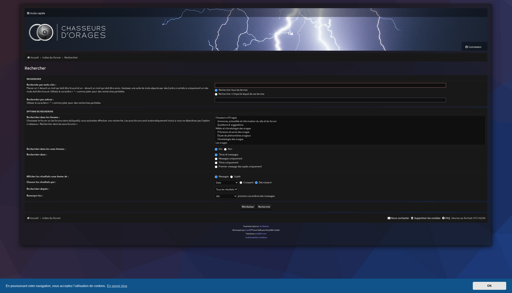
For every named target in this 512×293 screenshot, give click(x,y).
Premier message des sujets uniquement (240, 166)
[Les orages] (350, 143)
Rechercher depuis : (38, 188)
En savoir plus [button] (117, 286)
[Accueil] (99, 29)
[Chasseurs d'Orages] (350, 117)
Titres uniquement (228, 162)
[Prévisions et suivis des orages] (350, 132)
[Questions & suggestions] (350, 125)
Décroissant (264, 182)
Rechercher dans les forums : (43, 117)
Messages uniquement (230, 158)
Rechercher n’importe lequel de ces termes (241, 94)
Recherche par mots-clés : (41, 84)
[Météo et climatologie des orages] (350, 128)
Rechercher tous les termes (232, 90)
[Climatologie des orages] (350, 139)
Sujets (236, 176)
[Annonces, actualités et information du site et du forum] (350, 121)
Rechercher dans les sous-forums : (46, 149)
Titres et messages (228, 154)
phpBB (248, 230)
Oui (220, 149)
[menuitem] (473, 47)
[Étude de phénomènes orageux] (350, 135)
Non (229, 149)
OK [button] (489, 285)
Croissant (248, 182)
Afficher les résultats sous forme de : (48, 176)
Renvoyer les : (35, 195)
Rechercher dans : (37, 154)
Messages (223, 176)
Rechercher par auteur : (40, 99)
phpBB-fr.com (260, 233)
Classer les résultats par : (41, 182)
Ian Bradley (264, 226)
